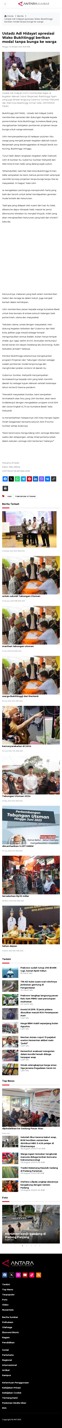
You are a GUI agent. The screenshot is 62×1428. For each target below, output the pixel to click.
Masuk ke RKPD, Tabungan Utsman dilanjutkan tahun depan (29, 944)
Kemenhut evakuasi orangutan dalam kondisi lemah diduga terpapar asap (37, 1054)
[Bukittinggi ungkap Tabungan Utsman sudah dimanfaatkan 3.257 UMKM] (31, 825)
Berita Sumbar (10, 1317)
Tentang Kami (10, 1398)
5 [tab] (39, 1245)
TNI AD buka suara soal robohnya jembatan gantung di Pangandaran (38, 984)
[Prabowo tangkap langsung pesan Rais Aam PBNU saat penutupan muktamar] (10, 999)
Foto (5, 1197)
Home (10, 16)
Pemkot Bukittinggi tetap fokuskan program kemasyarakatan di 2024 (28, 745)
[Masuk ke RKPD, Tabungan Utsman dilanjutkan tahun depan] (31, 924)
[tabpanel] (31, 1224)
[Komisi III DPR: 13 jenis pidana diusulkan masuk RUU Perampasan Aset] (10, 1013)
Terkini (6, 959)
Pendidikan (8, 1342)
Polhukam (7, 1322)
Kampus (6, 1375)
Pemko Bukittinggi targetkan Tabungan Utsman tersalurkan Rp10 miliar (30, 894)
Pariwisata (8, 1355)
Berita (20, 16)
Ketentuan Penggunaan (15, 1382)
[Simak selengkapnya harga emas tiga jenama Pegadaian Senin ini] (10, 1069)
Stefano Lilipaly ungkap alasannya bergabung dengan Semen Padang (39, 1185)
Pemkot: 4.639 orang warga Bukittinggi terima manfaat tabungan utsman (29, 645)
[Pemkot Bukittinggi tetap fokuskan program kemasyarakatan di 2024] (31, 725)
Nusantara (7, 1310)
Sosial (5, 1350)
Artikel (6, 1370)
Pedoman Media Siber (14, 1403)
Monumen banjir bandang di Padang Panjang (25, 1235)
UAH (9, 496)
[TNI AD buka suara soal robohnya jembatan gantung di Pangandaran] (10, 986)
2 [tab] (26, 1245)
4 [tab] (35, 1245)
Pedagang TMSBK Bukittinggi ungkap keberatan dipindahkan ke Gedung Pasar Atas (30, 1127)
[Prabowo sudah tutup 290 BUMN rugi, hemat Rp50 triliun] (10, 972)
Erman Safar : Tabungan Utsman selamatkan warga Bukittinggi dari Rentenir (28, 695)
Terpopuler (8, 1294)
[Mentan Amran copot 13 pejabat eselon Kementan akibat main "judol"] (10, 1041)
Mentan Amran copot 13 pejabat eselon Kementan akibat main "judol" (38, 1040)
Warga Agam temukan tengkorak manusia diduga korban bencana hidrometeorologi (38, 1157)
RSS (4, 1408)
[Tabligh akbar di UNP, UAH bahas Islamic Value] (29, 529)
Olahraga (7, 1327)
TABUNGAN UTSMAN (25, 496)
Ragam (6, 1337)
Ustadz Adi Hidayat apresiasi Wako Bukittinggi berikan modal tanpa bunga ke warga (28, 20)
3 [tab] (31, 1245)
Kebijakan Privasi (11, 1387)
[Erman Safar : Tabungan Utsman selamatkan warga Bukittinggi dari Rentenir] (31, 675)
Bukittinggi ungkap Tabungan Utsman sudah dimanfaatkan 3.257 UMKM (28, 844)
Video (5, 1304)
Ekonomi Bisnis (10, 1332)
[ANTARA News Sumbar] (34, 4)
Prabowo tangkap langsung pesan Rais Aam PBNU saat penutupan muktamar (39, 998)
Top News (8, 1081)
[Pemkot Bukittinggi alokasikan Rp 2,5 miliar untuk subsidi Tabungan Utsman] (31, 575)
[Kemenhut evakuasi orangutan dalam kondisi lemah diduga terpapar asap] (10, 1055)
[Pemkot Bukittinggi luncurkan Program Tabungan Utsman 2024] (31, 775)
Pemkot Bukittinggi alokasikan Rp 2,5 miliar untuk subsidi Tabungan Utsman (27, 594)
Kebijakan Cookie (11, 1393)
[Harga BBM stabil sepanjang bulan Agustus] (10, 1027)
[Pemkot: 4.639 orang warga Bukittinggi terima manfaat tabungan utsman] (31, 625)
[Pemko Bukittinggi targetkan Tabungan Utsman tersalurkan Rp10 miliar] (31, 875)
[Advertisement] (31, 258)
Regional (7, 1360)
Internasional (9, 1365)
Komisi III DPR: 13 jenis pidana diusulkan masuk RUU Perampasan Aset (39, 1012)
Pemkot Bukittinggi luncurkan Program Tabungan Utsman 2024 (25, 794)
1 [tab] (22, 1245)
